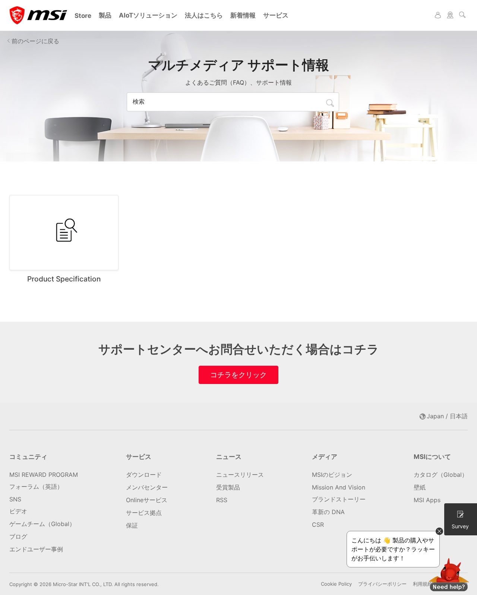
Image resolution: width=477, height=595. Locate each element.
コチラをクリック (238, 374)
